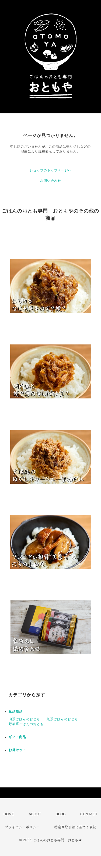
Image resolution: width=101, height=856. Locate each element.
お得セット (17, 750)
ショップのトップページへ (51, 170)
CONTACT (88, 814)
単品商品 (16, 711)
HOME (9, 814)
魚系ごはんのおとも (62, 719)
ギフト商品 (17, 737)
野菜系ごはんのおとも (26, 724)
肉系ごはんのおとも (24, 719)
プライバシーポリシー (22, 827)
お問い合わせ (50, 180)
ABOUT (35, 814)
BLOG (61, 814)
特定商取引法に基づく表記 (75, 827)
